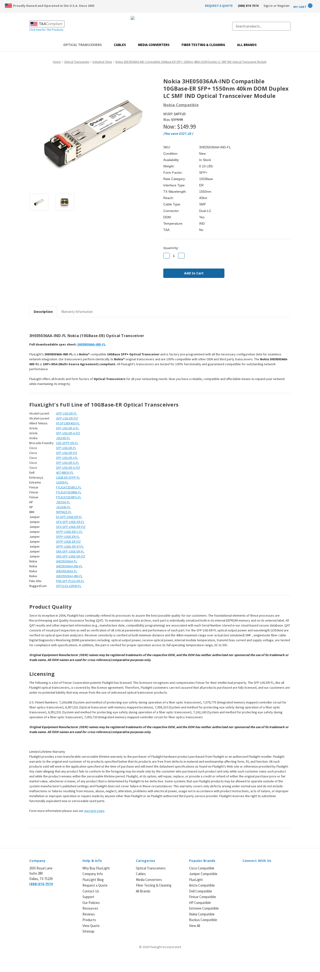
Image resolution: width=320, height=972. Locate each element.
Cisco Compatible (201, 868)
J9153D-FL (63, 438)
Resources (90, 908)
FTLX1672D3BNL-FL (68, 492)
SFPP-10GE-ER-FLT (68, 541)
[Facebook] (165, 294)
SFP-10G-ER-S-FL (67, 463)
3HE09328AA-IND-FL (69, 576)
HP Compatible (200, 902)
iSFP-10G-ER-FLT (67, 418)
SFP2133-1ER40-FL (68, 586)
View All (194, 925)
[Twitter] (189, 294)
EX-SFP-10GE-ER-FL (69, 517)
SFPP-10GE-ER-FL (68, 536)
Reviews (88, 914)
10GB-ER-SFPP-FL (68, 477)
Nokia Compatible (202, 914)
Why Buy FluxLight (96, 868)
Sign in (268, 6)
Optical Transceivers (82, 44)
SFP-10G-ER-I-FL (67, 458)
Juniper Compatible (203, 874)
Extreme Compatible (204, 908)
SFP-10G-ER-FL (66, 448)
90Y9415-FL (63, 512)
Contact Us (90, 891)
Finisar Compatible (202, 897)
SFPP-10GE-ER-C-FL (69, 532)
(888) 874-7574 (248, 6)
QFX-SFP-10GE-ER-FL (70, 522)
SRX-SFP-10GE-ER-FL (70, 551)
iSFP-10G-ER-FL (66, 413)
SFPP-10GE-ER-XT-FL (70, 546)
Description (43, 311)
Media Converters (154, 44)
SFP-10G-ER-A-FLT (68, 433)
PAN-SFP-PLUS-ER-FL (70, 581)
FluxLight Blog (93, 879)
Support (88, 897)
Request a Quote (95, 885)
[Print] (181, 294)
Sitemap (88, 931)
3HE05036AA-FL (66, 561)
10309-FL (62, 482)
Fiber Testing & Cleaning (203, 44)
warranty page (94, 811)
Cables (120, 44)
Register (284, 6)
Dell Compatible (200, 891)
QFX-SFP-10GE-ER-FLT (71, 527)
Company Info (92, 874)
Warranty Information (77, 311)
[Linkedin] (197, 294)
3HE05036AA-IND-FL (69, 566)
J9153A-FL (63, 502)
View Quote (91, 925)
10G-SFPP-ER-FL (67, 443)
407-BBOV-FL (65, 472)
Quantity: (171, 248)
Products (89, 920)
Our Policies (91, 902)
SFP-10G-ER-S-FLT (68, 467)
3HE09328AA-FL (66, 571)
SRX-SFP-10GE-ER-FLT (70, 556)
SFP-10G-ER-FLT (66, 453)
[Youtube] (269, 870)
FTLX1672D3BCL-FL (68, 487)
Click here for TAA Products (46, 30)
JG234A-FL (63, 507)
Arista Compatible (202, 885)
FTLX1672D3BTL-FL (68, 497)
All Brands (247, 44)
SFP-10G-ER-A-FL (67, 428)
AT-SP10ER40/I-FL (68, 423)
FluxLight (196, 879)
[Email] (173, 294)
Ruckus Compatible (203, 920)
